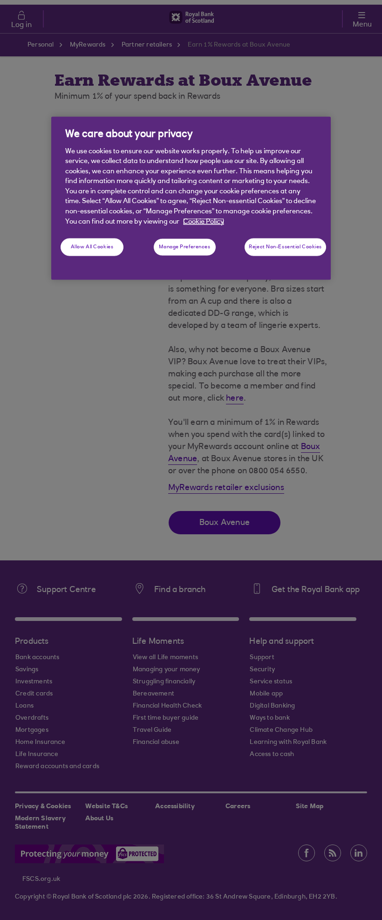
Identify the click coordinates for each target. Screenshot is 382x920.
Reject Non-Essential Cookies (285, 247)
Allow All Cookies (92, 247)
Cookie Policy (203, 221)
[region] (191, 198)
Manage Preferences (184, 247)
